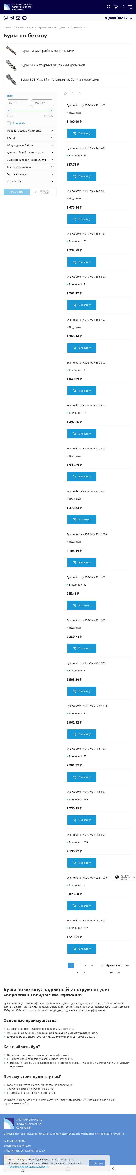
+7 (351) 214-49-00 (14, 1140)
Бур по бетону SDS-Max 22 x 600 (86, 620)
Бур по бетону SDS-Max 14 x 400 (86, 148)
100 (118, 972)
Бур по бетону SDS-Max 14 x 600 (86, 191)
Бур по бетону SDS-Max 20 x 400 (86, 405)
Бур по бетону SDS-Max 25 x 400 (86, 748)
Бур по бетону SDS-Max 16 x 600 (86, 277)
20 (127, 965)
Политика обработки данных (125, 877)
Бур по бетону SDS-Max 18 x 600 (86, 362)
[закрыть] (134, 877)
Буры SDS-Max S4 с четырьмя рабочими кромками (60, 79)
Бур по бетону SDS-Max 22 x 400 (86, 577)
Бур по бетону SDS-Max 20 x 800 (86, 491)
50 (111, 972)
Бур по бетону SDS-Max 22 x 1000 (87, 706)
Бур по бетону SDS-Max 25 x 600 (86, 792)
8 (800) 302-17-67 (118, 17)
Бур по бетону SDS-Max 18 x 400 (86, 319)
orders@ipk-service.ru (17, 1145)
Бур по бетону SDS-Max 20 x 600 (86, 448)
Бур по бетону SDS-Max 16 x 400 (86, 233)
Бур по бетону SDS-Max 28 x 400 (86, 920)
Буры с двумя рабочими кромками (47, 51)
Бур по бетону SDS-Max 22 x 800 (86, 663)
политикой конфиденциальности (28, 1166)
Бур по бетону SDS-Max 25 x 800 (86, 834)
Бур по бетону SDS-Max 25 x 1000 (87, 877)
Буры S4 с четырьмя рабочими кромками (53, 65)
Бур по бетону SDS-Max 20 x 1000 (87, 534)
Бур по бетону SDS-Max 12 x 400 (86, 105)
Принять (97, 1163)
